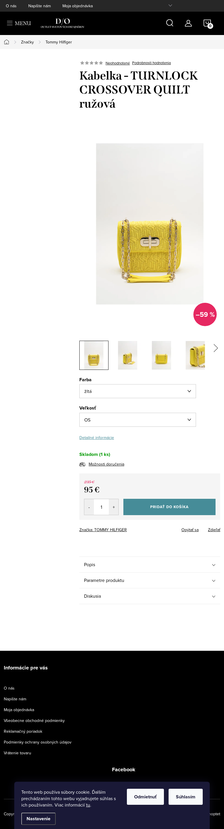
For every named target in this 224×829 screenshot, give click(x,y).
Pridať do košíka (169, 507)
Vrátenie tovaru (17, 753)
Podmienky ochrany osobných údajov (37, 742)
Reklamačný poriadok (23, 731)
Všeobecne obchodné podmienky (34, 720)
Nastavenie (38, 818)
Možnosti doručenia (106, 464)
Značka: (103, 530)
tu (88, 805)
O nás (11, 6)
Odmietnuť (145, 796)
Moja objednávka (77, 6)
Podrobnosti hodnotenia (151, 63)
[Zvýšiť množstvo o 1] (113, 507)
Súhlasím (185, 796)
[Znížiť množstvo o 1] (89, 507)
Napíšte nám (39, 6)
